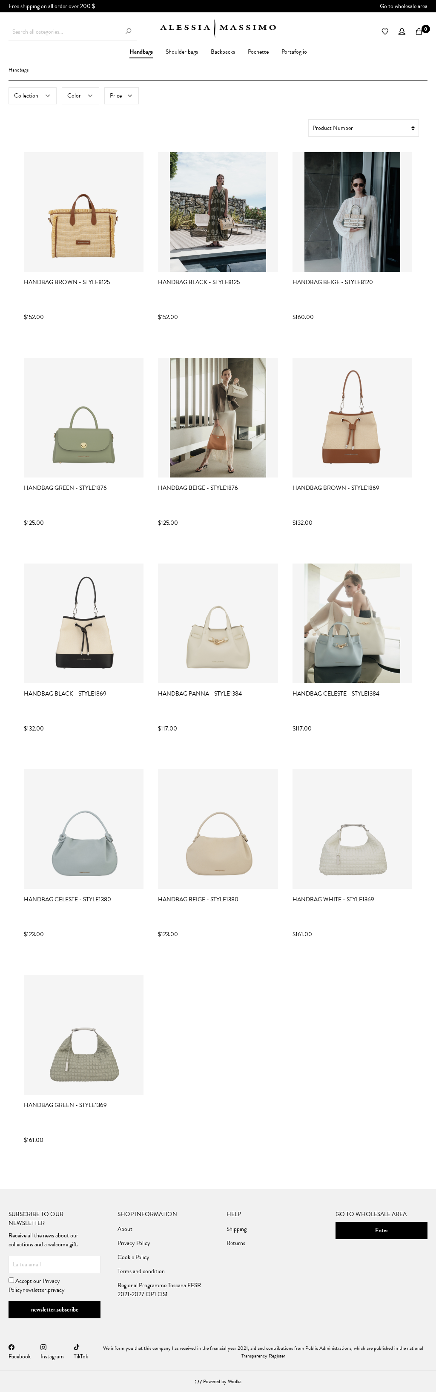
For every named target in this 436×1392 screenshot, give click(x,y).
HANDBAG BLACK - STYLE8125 (199, 282)
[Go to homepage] (218, 28)
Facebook (20, 1356)
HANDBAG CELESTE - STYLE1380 (67, 899)
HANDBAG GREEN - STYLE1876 (65, 488)
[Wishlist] (384, 32)
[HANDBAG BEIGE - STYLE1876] (218, 417)
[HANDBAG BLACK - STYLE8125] (218, 212)
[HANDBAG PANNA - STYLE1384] (218, 623)
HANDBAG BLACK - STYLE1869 (65, 694)
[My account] (401, 32)
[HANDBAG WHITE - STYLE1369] (352, 829)
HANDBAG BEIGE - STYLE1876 (198, 488)
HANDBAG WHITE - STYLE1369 (333, 899)
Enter (381, 1230)
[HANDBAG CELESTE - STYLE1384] (352, 623)
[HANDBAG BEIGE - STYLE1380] (218, 829)
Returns (236, 1243)
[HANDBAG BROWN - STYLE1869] (352, 417)
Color (74, 95)
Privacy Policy (134, 1243)
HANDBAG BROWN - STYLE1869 (336, 488)
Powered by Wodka (221, 1381)
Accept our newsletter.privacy (37, 1285)
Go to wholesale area (403, 6)
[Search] (128, 31)
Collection (27, 95)
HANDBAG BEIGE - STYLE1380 (198, 899)
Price (116, 95)
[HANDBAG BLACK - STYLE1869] (83, 623)
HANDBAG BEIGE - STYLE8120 (333, 282)
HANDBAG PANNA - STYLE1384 (200, 694)
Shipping (237, 1229)
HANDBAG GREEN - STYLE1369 (65, 1105)
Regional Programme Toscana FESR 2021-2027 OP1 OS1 (159, 1290)
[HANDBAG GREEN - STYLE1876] (83, 417)
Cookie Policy (133, 1257)
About (125, 1229)
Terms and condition (141, 1271)
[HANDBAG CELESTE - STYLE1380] (83, 829)
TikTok (81, 1356)
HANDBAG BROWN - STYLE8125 (67, 282)
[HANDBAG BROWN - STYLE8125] (83, 212)
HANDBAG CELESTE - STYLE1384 (336, 694)
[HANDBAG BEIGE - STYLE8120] (352, 212)
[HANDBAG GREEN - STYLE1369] (83, 1035)
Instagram (52, 1356)
